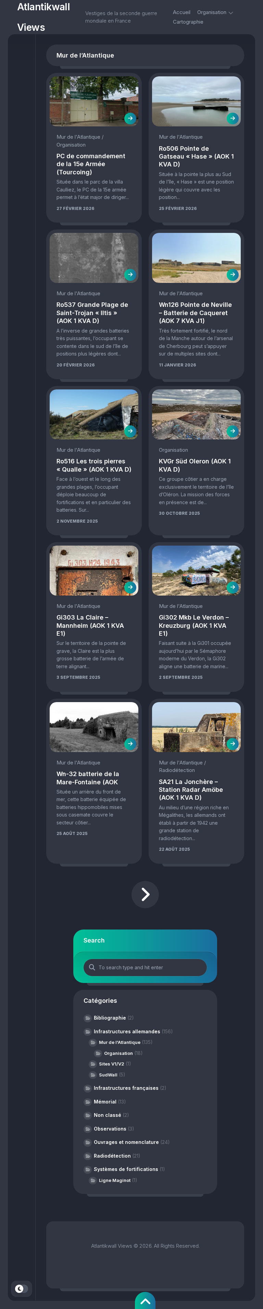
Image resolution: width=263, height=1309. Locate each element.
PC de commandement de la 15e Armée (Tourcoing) (91, 164)
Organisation (211, 12)
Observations (110, 1129)
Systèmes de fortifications (126, 1169)
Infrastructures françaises (126, 1088)
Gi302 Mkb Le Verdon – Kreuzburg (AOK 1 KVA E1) (194, 625)
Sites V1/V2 (111, 1064)
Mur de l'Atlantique (78, 137)
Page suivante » (145, 894)
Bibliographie (110, 1018)
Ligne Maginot (114, 1180)
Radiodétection (177, 770)
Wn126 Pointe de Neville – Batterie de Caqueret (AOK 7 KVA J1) (195, 312)
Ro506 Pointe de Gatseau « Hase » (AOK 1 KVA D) (196, 156)
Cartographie (188, 21)
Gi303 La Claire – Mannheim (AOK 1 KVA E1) (90, 625)
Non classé (107, 1115)
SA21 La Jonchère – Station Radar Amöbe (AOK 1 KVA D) (191, 789)
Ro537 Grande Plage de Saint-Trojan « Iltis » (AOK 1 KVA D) (92, 312)
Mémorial (105, 1102)
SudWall (108, 1074)
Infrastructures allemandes (127, 1031)
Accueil (181, 12)
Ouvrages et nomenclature (126, 1142)
